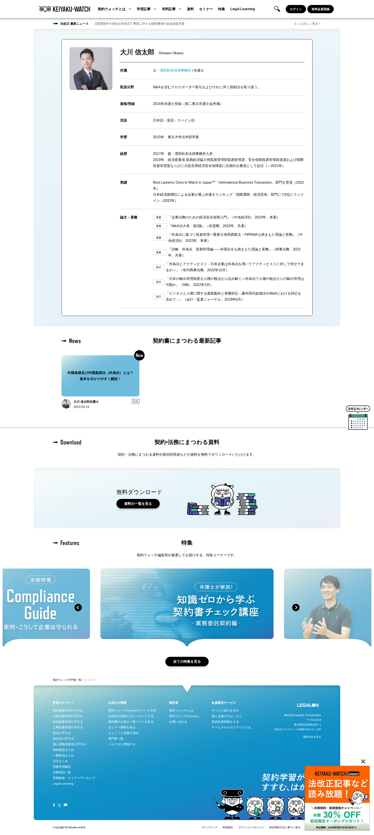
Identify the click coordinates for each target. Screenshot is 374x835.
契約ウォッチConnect (184, 716)
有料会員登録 (320, 9)
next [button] (296, 607)
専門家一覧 (74, 679)
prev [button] (78, 607)
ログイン (296, 9)
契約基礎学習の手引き (68, 710)
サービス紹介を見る (225, 710)
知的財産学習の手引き (68, 721)
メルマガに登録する (121, 744)
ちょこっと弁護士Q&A (123, 733)
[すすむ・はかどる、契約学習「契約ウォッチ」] (64, 9)
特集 (221, 9)
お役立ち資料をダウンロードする (131, 716)
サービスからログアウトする (231, 727)
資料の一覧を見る (138, 503)
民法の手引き (62, 733)
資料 (190, 9)
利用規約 (227, 827)
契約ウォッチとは (112, 9)
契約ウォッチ (60, 679)
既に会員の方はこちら (227, 716)
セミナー (206, 9)
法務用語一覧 (62, 772)
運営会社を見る (312, 736)
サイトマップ (209, 827)
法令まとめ (60, 761)
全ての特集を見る (187, 661)
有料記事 (169, 9)
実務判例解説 (62, 766)
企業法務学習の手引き (68, 716)
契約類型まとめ (63, 750)
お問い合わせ (178, 721)
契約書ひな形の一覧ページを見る (131, 721)
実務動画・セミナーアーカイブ (74, 778)
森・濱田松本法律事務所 (172, 70)
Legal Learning (242, 9)
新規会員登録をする (225, 721)
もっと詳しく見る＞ (307, 23)
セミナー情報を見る (121, 727)
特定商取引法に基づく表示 (284, 827)
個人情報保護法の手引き (69, 744)
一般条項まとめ (63, 755)
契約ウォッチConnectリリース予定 (132, 710)
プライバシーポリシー (251, 827)
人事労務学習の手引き (68, 727)
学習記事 (144, 9)
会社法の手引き (63, 738)
